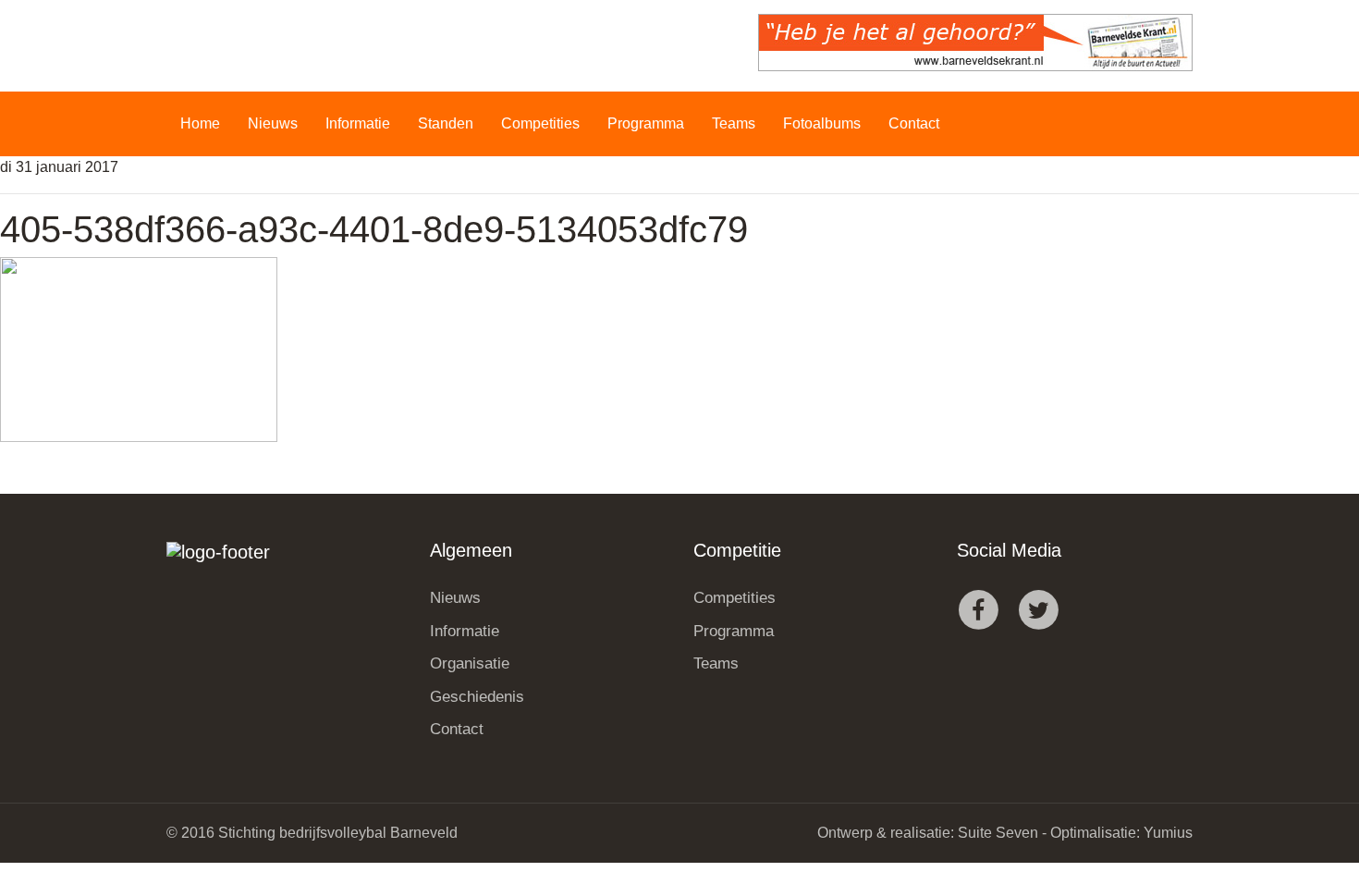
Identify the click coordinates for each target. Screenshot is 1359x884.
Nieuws (273, 123)
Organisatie (469, 663)
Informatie (357, 123)
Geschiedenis (477, 697)
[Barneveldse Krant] (975, 42)
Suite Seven (998, 833)
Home (200, 123)
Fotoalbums (822, 123)
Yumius (1168, 833)
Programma (645, 123)
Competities (540, 123)
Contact (913, 123)
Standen (445, 123)
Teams (733, 123)
